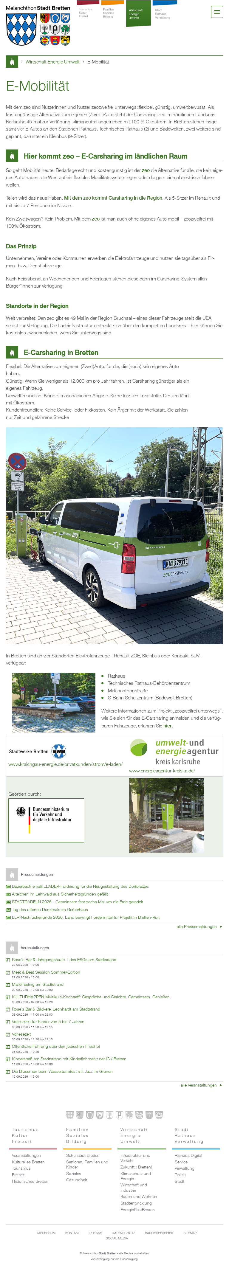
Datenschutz (123, 1233)
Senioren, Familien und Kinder (87, 1164)
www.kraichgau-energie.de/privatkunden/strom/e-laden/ (65, 764)
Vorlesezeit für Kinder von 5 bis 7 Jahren (48, 1022)
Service (181, 1162)
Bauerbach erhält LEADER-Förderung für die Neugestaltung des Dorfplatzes (80, 886)
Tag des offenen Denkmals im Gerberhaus (50, 910)
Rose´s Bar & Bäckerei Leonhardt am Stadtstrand (56, 1009)
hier (167, 726)
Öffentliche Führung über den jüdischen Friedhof (56, 1047)
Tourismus (21, 1168)
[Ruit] (149, 1116)
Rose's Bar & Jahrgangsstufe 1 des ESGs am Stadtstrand (64, 960)
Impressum (46, 1233)
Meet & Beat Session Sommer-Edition (46, 972)
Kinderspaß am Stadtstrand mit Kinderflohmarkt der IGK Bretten (69, 1059)
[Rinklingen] (139, 1116)
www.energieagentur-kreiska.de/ (162, 771)
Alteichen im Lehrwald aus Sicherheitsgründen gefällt (60, 894)
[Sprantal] (159, 1116)
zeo (146, 170)
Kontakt (72, 1233)
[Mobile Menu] (217, 12)
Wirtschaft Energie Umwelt (138, 18)
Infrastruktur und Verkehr (135, 1158)
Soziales (73, 1174)
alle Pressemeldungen (197, 927)
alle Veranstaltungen (199, 1086)
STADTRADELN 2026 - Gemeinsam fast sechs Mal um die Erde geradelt (77, 902)
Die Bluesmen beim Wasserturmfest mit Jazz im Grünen (62, 1072)
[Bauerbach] (79, 1116)
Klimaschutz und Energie (135, 1176)
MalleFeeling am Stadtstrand (38, 985)
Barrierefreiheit (159, 1233)
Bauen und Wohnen (138, 1197)
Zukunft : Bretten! (136, 1167)
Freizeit (18, 1175)
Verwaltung (184, 1168)
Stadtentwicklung (136, 1203)
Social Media (117, 1238)
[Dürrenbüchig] (109, 1116)
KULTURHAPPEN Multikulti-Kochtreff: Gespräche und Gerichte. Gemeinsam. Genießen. (91, 997)
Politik (180, 1175)
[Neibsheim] (129, 1116)
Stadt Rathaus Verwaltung (165, 18)
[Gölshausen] (119, 1116)
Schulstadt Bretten (83, 1156)
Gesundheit (76, 1180)
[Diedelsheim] (99, 1116)
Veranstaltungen (26, 1156)
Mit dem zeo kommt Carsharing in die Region (113, 198)
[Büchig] (89, 1116)
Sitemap (190, 1233)
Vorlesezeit (21, 1034)
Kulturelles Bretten (28, 1162)
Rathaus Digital (188, 1156)
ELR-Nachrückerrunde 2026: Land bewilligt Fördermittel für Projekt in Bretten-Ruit (86, 917)
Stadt (179, 1182)
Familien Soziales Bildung (112, 18)
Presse (95, 1233)
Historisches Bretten (30, 1182)
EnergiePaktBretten (137, 1210)
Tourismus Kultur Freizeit (88, 18)
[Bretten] (70, 1116)
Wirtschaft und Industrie (133, 1187)
